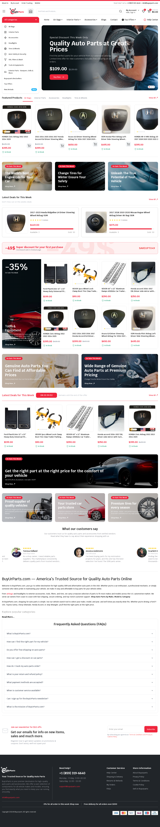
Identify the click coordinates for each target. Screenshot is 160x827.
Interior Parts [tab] (40, 98)
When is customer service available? (23, 690)
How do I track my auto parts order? (23, 666)
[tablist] (55, 97)
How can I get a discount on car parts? (25, 658)
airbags (10, 594)
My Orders (111, 785)
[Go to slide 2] (151, 86)
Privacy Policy (138, 777)
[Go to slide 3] (153, 86)
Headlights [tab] (66, 98)
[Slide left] (47, 58)
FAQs (109, 789)
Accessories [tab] (54, 98)
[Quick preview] (29, 107)
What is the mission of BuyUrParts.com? (25, 706)
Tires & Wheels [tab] (80, 98)
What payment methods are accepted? (25, 682)
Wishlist (37, 3)
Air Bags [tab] (27, 98)
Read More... (8, 617)
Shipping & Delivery (115, 777)
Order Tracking (27, 3)
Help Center (152, 19)
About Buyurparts (140, 773)
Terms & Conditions (141, 781)
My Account (15, 3)
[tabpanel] (80, 130)
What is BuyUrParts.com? (18, 633)
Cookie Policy (138, 785)
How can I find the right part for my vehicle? (27, 641)
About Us (5, 3)
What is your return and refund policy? (24, 674)
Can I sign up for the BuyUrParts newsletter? (27, 698)
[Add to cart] (29, 145)
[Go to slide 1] (149, 86)
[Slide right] (153, 58)
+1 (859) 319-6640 (133, 3)
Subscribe (151, 729)
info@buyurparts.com (150, 3)
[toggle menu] (4, 11)
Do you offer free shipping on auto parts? (26, 650)
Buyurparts (18, 812)
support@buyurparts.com (69, 786)
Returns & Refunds (115, 781)
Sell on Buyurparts (140, 789)
